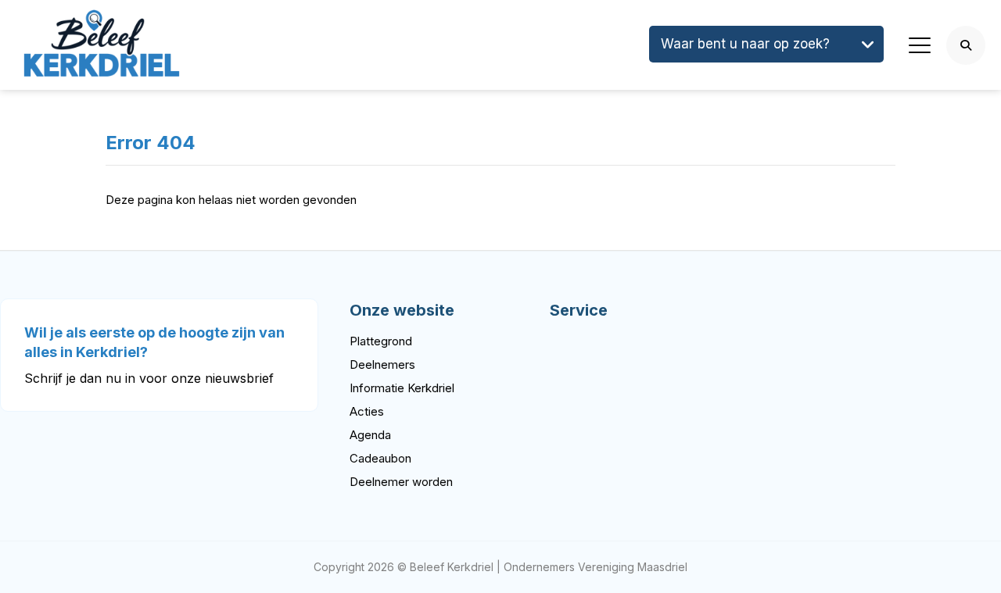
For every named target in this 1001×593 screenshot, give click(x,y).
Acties (367, 411)
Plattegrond (381, 341)
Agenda (370, 434)
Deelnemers (382, 364)
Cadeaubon (380, 458)
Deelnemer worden (401, 481)
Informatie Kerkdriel (402, 387)
